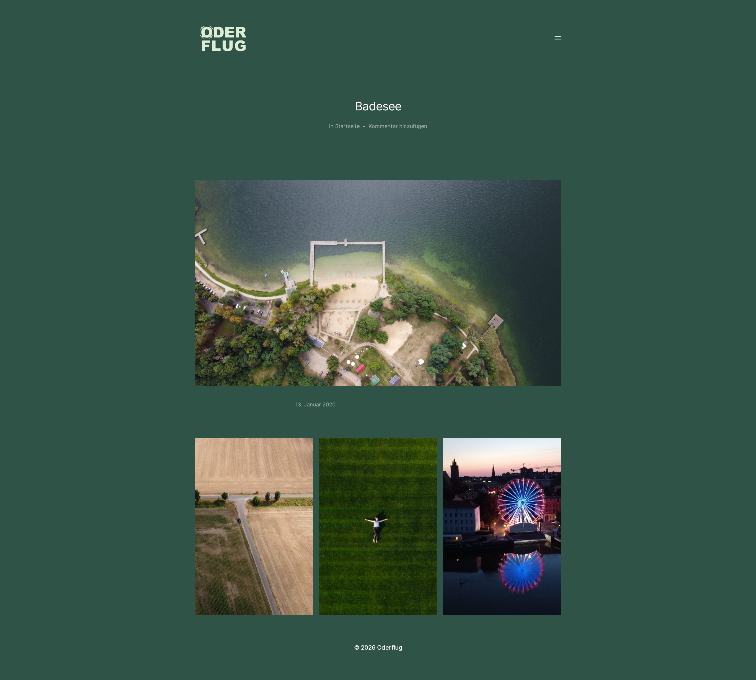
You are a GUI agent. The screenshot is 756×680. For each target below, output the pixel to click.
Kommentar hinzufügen (398, 126)
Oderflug (389, 647)
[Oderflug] (366, 38)
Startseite (347, 126)
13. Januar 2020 (315, 404)
